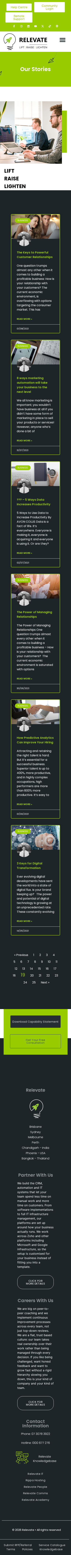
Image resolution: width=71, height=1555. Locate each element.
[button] (63, 40)
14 (31, 969)
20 (32, 975)
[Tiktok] (49, 26)
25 (34, 982)
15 (39, 969)
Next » (45, 982)
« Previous (21, 955)
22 (48, 975)
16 (47, 969)
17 (55, 969)
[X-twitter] (42, 26)
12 (16, 969)
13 (23, 969)
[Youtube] (35, 26)
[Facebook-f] (14, 26)
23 (56, 975)
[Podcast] (56, 26)
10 (49, 962)
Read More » (24, 318)
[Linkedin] (28, 26)
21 (40, 975)
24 (25, 982)
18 (14, 975)
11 (57, 962)
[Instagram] (21, 26)
